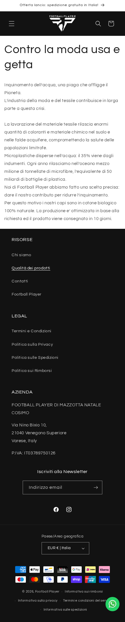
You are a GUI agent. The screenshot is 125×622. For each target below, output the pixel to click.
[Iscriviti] (95, 487)
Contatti (20, 281)
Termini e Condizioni (31, 331)
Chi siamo (21, 255)
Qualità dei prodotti (31, 268)
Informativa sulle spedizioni (65, 609)
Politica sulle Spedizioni (35, 358)
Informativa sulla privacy (38, 600)
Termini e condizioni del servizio (87, 600)
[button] (11, 23)
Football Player (27, 294)
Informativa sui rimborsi (84, 591)
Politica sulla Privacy (32, 344)
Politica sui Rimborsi (32, 371)
